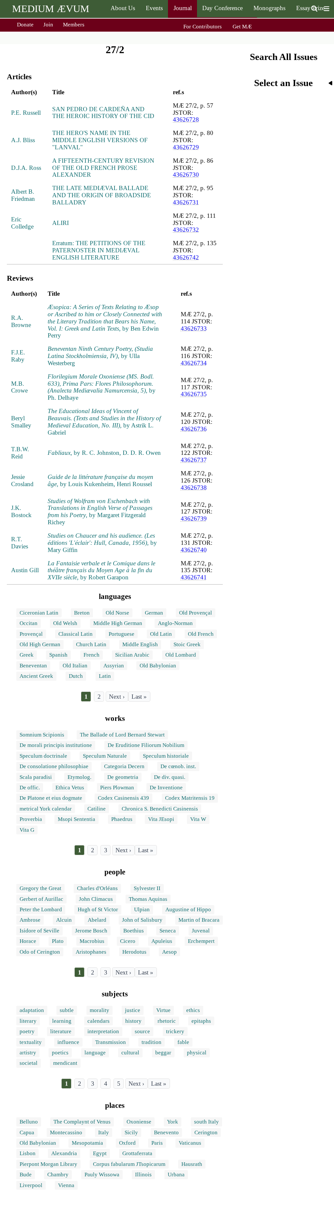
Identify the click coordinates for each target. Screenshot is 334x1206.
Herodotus (134, 952)
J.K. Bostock (21, 511)
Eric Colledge (22, 223)
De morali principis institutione (56, 745)
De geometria (122, 777)
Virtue (163, 1010)
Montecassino (66, 1132)
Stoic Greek (187, 644)
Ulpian (142, 909)
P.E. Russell (26, 112)
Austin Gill (25, 570)
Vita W (198, 819)
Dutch (76, 676)
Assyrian (113, 666)
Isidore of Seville (39, 931)
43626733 (194, 328)
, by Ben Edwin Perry (105, 321)
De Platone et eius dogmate (51, 798)
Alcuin (64, 920)
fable (183, 1042)
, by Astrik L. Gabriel (104, 422)
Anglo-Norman (175, 623)
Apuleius (161, 941)
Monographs (269, 8)
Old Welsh (65, 623)
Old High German (40, 644)
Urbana (176, 1174)
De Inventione (166, 787)
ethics (193, 1010)
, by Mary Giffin (102, 542)
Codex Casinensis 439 (123, 798)
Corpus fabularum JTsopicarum (129, 1164)
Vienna (66, 1185)
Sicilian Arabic (132, 655)
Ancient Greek (36, 676)
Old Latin (161, 634)
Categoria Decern (124, 766)
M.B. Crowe (19, 387)
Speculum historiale (166, 756)
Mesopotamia (87, 1143)
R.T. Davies (19, 543)
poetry (27, 1031)
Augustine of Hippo (188, 909)
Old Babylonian (158, 666)
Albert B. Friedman (23, 195)
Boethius (133, 931)
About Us (123, 8)
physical (196, 1053)
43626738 (194, 487)
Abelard (97, 920)
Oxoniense (139, 1122)
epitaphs (201, 1021)
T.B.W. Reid (20, 453)
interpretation (103, 1031)
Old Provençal (195, 613)
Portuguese (121, 634)
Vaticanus (190, 1143)
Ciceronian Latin (39, 613)
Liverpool (31, 1185)
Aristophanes (91, 952)
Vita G (27, 830)
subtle (67, 1010)
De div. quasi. (169, 777)
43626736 (194, 428)
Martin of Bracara (199, 920)
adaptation (32, 1010)
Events (154, 8)
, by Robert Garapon (101, 570)
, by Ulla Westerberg (100, 355)
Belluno (29, 1122)
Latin (105, 676)
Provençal (31, 634)
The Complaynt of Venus (82, 1122)
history (133, 1021)
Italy (103, 1132)
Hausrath (191, 1164)
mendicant (65, 1063)
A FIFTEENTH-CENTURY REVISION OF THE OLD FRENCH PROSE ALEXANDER (103, 167)
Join (48, 25)
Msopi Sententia (76, 819)
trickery (175, 1031)
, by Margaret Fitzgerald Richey (100, 512)
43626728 (186, 119)
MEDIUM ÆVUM (50, 8)
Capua (27, 1132)
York (172, 1122)
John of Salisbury (142, 920)
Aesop (169, 952)
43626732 (186, 229)
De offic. (30, 787)
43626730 (186, 174)
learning (61, 1021)
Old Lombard (180, 655)
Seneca (167, 931)
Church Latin (91, 644)
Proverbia (31, 819)
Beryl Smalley (21, 422)
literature (60, 1031)
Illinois (143, 1174)
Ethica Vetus (69, 787)
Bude (26, 1174)
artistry (28, 1053)
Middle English (140, 644)
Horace (28, 941)
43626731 (186, 202)
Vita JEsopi (161, 819)
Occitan (29, 623)
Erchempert (201, 941)
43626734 (194, 363)
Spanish (58, 655)
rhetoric (167, 1021)
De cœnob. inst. (178, 766)
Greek (27, 655)
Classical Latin (75, 634)
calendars (98, 1021)
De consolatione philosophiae (54, 766)
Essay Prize (310, 8)
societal (29, 1063)
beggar (163, 1053)
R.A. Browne (21, 321)
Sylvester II (147, 888)
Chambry (57, 1174)
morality (99, 1010)
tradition (151, 1042)
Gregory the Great (40, 888)
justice (132, 1010)
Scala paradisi (36, 777)
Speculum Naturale (105, 756)
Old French (201, 634)
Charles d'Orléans (97, 888)
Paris (157, 1143)
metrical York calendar (46, 809)
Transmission (110, 1042)
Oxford (127, 1143)
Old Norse (117, 613)
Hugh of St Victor (98, 909)
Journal (183, 8)
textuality (31, 1042)
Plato (58, 941)
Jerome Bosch (91, 931)
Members (73, 25)
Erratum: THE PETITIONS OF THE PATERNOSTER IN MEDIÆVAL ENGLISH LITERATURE (98, 250)
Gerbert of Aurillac (41, 899)
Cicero (127, 941)
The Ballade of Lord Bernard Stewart (122, 735)
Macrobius (92, 941)
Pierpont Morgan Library (48, 1164)
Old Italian (75, 666)
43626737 (194, 459)
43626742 (186, 257)
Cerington (206, 1132)
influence (68, 1042)
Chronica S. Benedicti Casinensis (160, 809)
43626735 (194, 394)
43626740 (194, 549)
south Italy (206, 1122)
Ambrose (30, 920)
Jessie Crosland (22, 480)
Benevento (166, 1132)
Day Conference (222, 8)
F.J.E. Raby (18, 356)
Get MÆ (242, 26)
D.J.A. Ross (26, 167)
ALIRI (60, 222)
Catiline (96, 809)
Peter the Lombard (41, 909)
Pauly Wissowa (101, 1174)
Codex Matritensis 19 (190, 798)
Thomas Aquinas (148, 899)
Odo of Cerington (40, 952)
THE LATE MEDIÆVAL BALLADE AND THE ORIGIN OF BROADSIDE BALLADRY (101, 195)
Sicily (131, 1132)
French (91, 655)
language (95, 1053)
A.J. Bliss (23, 140)
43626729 (186, 147)
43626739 (194, 518)
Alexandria (64, 1153)
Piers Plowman (117, 787)
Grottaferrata (137, 1153)
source (142, 1031)
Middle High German (117, 623)
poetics (60, 1053)
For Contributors (202, 26)
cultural (130, 1053)
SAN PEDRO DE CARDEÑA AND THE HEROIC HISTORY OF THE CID (103, 113)
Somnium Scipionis (42, 735)
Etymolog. (79, 777)
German (154, 613)
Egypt (100, 1153)
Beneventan (33, 666)
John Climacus (96, 899)
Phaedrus (121, 819)
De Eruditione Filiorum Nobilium (146, 745)
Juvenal (201, 931)
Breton (82, 613)
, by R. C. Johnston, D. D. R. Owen (104, 452)
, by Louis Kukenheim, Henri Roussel (100, 480)
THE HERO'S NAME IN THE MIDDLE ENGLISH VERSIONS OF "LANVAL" (100, 140)
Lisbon (28, 1153)
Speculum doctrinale (43, 756)
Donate (25, 25)
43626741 (194, 577)
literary (28, 1021)
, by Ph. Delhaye (102, 387)
